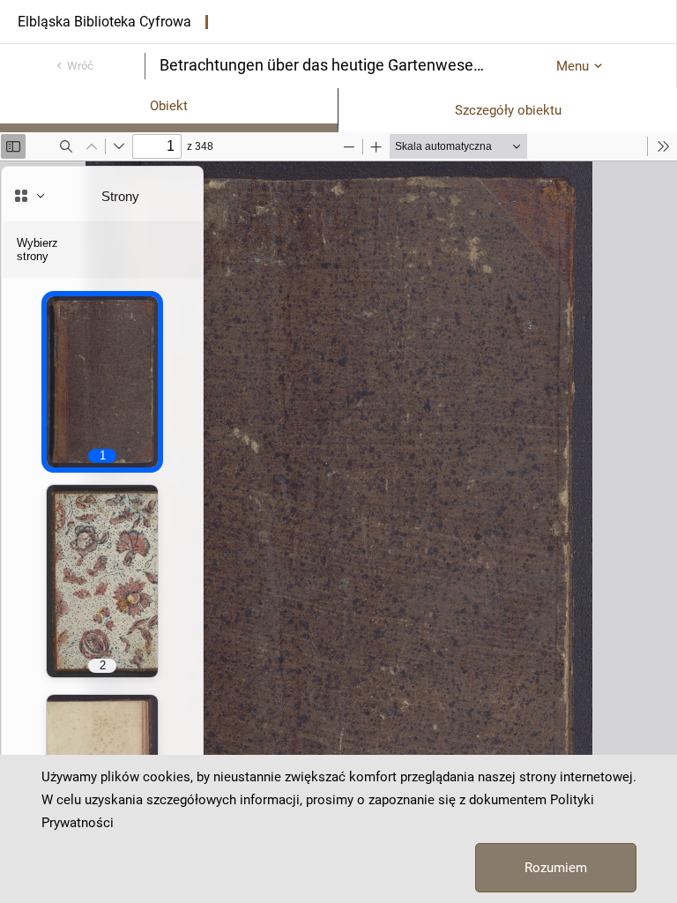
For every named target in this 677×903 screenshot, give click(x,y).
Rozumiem (555, 868)
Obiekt (169, 106)
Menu (572, 66)
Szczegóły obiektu (508, 110)
